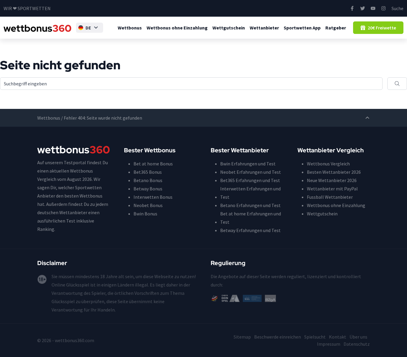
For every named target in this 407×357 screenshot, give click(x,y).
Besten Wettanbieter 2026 (334, 172)
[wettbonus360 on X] (362, 8)
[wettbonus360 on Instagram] (383, 8)
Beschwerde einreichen (277, 337)
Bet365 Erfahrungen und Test (250, 180)
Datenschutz (357, 344)
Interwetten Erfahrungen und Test (250, 193)
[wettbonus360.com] (37, 28)
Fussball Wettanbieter (330, 197)
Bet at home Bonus (153, 164)
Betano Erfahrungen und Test (250, 205)
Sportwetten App (302, 28)
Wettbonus (130, 28)
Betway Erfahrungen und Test (250, 230)
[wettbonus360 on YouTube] (373, 8)
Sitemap (242, 337)
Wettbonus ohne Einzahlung (177, 28)
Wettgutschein (228, 28)
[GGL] (252, 298)
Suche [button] (397, 8)
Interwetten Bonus (153, 197)
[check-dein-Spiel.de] (230, 298)
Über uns (358, 337)
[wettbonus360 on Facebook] (352, 8)
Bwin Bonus (145, 214)
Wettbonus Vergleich (328, 164)
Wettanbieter (264, 28)
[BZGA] (270, 298)
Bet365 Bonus (147, 172)
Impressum (328, 344)
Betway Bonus (147, 189)
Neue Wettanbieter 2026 (332, 180)
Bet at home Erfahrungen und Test (250, 218)
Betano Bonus (147, 180)
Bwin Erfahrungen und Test (248, 164)
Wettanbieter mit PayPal (332, 189)
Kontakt (337, 337)
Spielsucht (315, 337)
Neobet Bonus (148, 205)
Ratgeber (335, 28)
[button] (89, 28)
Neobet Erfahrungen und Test (250, 172)
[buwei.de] (214, 298)
